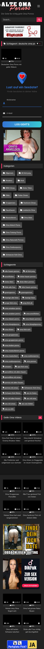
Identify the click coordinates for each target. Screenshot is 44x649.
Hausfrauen (10, 210)
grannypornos (26, 292)
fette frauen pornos (29, 287)
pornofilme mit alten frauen (15, 372)
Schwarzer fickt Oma (14, 255)
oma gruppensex (11, 335)
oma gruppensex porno (14, 340)
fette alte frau (10, 287)
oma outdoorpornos (12, 361)
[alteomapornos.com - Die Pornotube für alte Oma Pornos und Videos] (18, 6)
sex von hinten (27, 404)
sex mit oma (31, 398)
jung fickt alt (27, 303)
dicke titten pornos (27, 282)
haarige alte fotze (11, 298)
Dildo (8, 195)
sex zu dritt (9, 409)
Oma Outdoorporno (13, 247)
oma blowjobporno (12, 324)
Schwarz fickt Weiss (12, 393)
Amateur (9, 180)
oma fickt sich (25, 329)
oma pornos (31, 361)
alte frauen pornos (12, 271)
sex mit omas (10, 404)
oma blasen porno (12, 319)
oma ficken (9, 329)
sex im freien (32, 393)
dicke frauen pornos (28, 276)
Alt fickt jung (26, 173)
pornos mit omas (11, 388)
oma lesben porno (12, 345)
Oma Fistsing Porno (13, 232)
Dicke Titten (27, 188)
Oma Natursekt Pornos (14, 240)
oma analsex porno (12, 314)
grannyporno (10, 292)
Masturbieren (11, 218)
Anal (22, 180)
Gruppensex (10, 203)
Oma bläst (28, 218)
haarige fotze (30, 298)
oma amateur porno (12, 308)
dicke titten (9, 282)
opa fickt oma (22, 367)
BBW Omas (10, 188)
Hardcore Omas (29, 203)
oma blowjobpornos (33, 324)
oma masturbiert (11, 356)
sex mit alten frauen (12, 398)
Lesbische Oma (29, 210)
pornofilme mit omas (13, 377)
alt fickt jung (30, 271)
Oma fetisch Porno (13, 225)
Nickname (11, 100)
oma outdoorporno (31, 356)
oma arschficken (32, 314)
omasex (8, 367)
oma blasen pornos (32, 319)
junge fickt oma (11, 303)
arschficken (9, 276)
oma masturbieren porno (14, 351)
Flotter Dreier (23, 195)
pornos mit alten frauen (14, 382)
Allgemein (9, 173)
